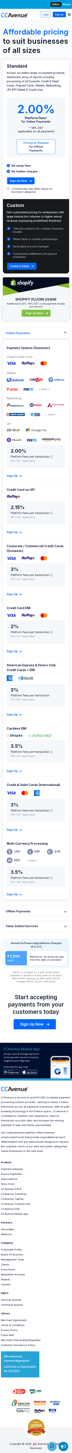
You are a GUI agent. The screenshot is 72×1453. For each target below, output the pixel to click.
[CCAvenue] (14, 14)
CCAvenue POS (10, 1208)
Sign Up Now (18, 180)
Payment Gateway (12, 1168)
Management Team (12, 1259)
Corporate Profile (11, 1249)
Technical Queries (12, 1304)
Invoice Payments (11, 1173)
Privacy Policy (9, 1330)
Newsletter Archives (13, 1274)
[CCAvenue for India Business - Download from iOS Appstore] (29, 1072)
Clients (5, 1264)
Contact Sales (19, 266)
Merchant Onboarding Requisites (21, 1340)
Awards (5, 1279)
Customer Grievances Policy (18, 1345)
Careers (6, 1284)
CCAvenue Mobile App (14, 1213)
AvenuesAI (44, 1443)
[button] (52, 1391)
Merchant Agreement (13, 1320)
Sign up (59, 14)
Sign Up (12, 476)
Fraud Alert (7, 1335)
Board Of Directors (12, 1254)
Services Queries (11, 1299)
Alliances (6, 1234)
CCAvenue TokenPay (13, 1193)
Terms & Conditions (13, 1325)
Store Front (7, 1183)
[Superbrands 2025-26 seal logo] (36, 1427)
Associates (7, 1229)
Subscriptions (9, 1178)
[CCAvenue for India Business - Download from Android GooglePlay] (12, 1072)
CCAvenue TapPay (12, 1198)
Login (45, 14)
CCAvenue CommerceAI (15, 1203)
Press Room (8, 1269)
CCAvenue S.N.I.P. (11, 1188)
